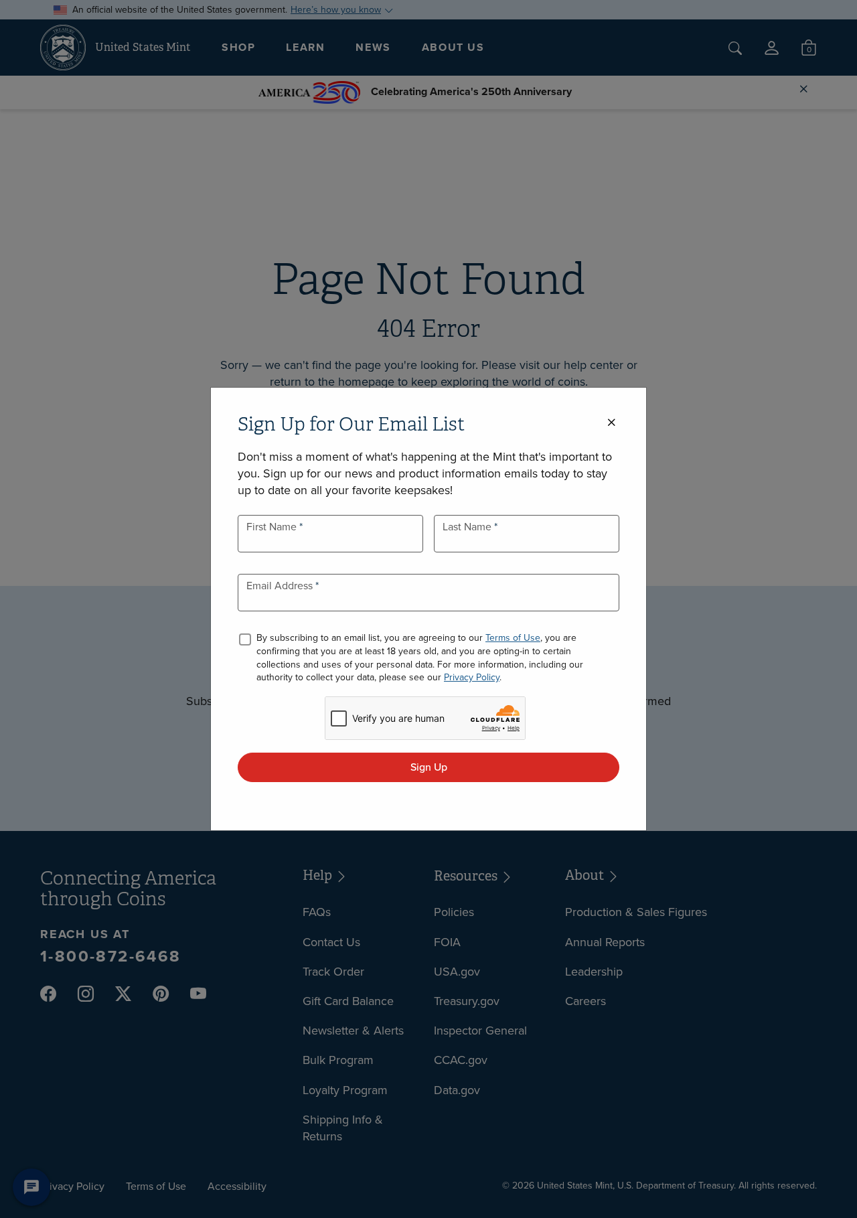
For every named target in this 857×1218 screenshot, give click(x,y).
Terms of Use (512, 638)
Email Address (280, 585)
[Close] (611, 422)
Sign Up (428, 767)
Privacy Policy (471, 677)
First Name (272, 526)
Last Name (468, 526)
